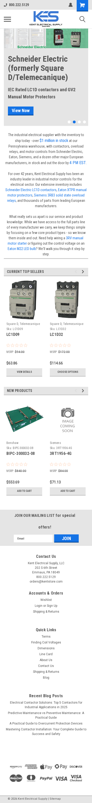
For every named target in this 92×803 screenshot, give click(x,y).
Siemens (55, 443)
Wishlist (46, 600)
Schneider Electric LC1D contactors (30, 190)
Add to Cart (24, 491)
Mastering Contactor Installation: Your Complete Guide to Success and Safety (46, 732)
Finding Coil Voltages (46, 642)
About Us (46, 660)
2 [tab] (74, 122)
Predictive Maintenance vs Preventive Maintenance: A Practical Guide (46, 715)
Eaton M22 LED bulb (22, 249)
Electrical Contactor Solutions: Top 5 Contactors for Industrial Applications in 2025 (46, 705)
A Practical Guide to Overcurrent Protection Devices (46, 723)
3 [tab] (79, 122)
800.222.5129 (19, 5)
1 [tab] (69, 122)
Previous (8, 73)
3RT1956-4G (61, 453)
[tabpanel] (46, 77)
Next (83, 73)
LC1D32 (56, 334)
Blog (46, 677)
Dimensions (46, 648)
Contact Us (46, 666)
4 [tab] (84, 122)
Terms (46, 636)
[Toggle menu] (7, 19)
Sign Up (52, 606)
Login (38, 606)
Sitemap (55, 798)
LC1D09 (13, 334)
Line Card (46, 654)
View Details (24, 372)
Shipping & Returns (46, 611)
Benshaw (12, 443)
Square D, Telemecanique (23, 324)
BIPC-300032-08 (20, 453)
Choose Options (67, 372)
